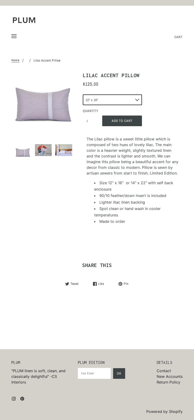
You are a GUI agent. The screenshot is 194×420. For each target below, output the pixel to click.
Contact (164, 370)
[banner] (24, 20)
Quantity (90, 111)
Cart (178, 37)
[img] (13, 398)
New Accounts (170, 376)
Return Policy (168, 382)
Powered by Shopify (164, 411)
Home (15, 60)
